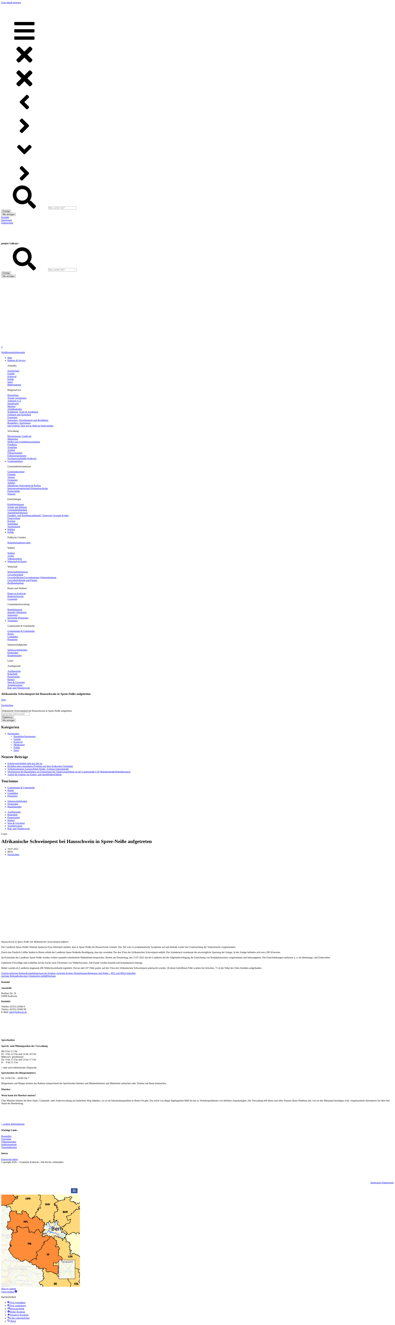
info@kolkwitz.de (18, 1012)
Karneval (18, 742)
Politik (17, 747)
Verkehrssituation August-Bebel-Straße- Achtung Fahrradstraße (38, 769)
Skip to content (8, 1288)
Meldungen (19, 744)
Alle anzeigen (8, 214)
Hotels (10, 790)
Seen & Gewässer (16, 823)
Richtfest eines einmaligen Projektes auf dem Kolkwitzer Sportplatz (40, 766)
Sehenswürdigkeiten (17, 801)
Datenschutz (388, 1182)
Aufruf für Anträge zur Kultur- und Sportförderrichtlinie (34, 774)
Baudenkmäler (14, 806)
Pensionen (12, 796)
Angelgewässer (14, 826)
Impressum (376, 1182)
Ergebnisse (7, 717)
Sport (16, 750)
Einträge (6, 211)
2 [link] (1, 347)
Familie (17, 739)
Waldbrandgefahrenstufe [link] (13, 352)
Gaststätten (12, 793)
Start (3, 699)
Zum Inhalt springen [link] (11, 2)
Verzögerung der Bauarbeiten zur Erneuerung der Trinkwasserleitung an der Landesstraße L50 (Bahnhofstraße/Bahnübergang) (69, 771)
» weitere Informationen (13, 1124)
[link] (7, 341)
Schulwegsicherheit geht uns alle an (24, 763)
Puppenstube (13, 817)
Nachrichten (7, 705)
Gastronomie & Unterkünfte (21, 787)
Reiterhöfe (12, 814)
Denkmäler (12, 804)
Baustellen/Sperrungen (25, 736)
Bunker (11, 820)
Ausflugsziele (14, 812)
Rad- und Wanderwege (18, 828)
